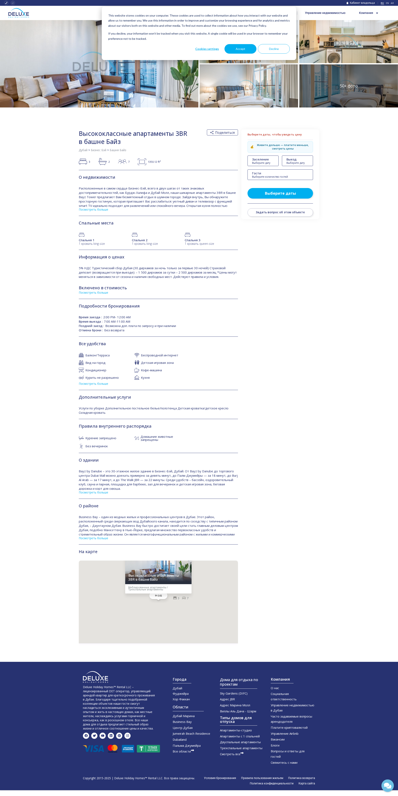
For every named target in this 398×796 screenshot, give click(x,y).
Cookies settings (207, 49)
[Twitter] (94, 736)
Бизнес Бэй (98, 150)
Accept (240, 49)
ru (382, 3)
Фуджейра (181, 693)
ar (392, 3)
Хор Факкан (181, 699)
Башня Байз (118, 150)
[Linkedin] (111, 736)
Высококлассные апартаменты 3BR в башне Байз (153, 577)
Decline (274, 49)
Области (180, 706)
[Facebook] (86, 736)
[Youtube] (103, 736)
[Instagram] (127, 736)
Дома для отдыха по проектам (239, 682)
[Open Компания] (377, 13)
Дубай (83, 150)
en (387, 3)
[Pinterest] (119, 736)
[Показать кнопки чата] (387, 785)
